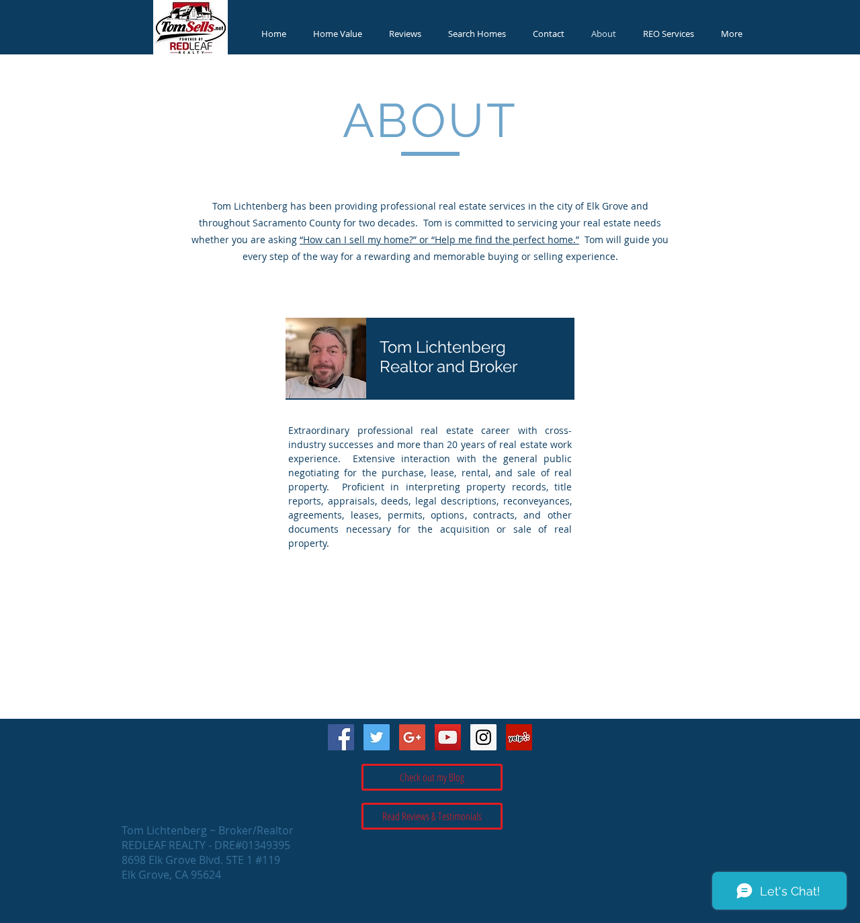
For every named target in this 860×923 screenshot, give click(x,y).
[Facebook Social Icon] (341, 737)
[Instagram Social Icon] (483, 737)
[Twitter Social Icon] (376, 737)
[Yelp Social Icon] (519, 737)
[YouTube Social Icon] (448, 737)
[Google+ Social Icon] (412, 737)
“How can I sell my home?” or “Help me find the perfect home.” (439, 239)
